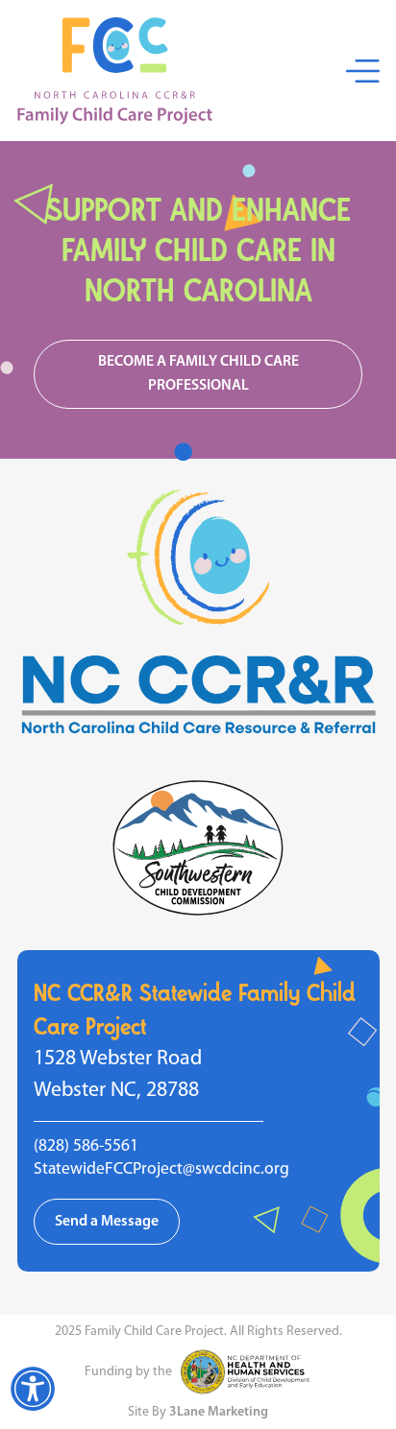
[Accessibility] (33, 1389)
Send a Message (107, 1221)
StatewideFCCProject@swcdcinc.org (161, 1169)
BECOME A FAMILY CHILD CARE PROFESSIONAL (198, 373)
